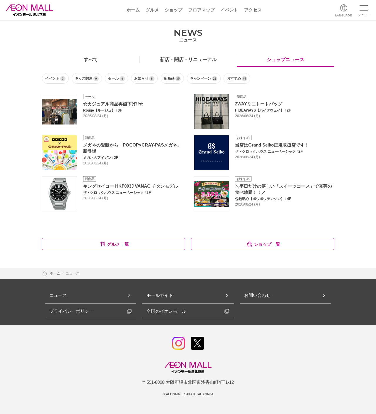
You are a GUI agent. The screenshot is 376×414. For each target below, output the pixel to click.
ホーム (55, 273)
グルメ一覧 (118, 244)
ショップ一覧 (267, 244)
